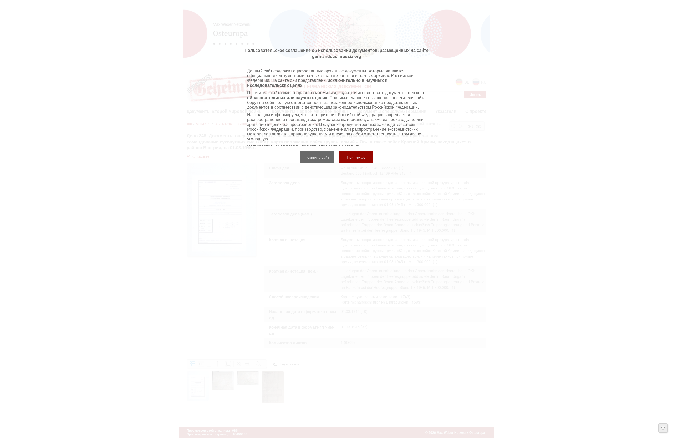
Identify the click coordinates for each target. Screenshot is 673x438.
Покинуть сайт (317, 157)
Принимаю (356, 157)
